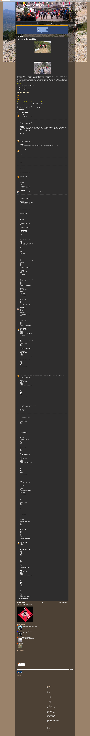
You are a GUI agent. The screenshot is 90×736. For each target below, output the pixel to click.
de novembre (50, 695)
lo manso (21, 190)
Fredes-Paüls (56, 23)
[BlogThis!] (20, 109)
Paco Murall (22, 114)
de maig (49, 701)
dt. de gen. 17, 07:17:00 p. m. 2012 (25, 209)
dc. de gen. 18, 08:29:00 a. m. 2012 (25, 285)
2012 (48, 692)
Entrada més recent (21, 602)
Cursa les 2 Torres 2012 (51, 715)
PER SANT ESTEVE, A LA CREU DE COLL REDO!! (29, 626)
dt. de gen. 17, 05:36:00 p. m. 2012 (25, 203)
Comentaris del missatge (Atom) (27, 604)
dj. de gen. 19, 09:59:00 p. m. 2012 (25, 428)
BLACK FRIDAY (24, 632)
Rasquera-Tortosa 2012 (50, 710)
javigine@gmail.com (23, 328)
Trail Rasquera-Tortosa (21, 23)
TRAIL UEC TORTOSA (30, 4)
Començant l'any (49, 721)
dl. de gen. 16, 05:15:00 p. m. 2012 (25, 141)
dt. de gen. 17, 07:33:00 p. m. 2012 (25, 227)
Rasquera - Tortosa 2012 (51, 712)
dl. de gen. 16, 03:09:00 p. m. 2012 (25, 123)
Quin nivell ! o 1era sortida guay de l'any (53, 720)
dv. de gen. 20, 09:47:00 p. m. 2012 (25, 596)
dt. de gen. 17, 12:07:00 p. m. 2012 (25, 187)
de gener (49, 706)
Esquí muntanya (49, 23)
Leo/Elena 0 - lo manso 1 (51, 716)
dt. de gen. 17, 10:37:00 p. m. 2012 (25, 267)
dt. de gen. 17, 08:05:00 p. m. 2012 (25, 244)
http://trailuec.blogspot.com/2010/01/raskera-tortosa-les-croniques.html (29, 107)
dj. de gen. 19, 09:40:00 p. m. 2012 (25, 417)
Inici (42, 602)
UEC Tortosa (20, 625)
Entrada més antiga (63, 602)
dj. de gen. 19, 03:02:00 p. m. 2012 (25, 406)
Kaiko (21, 307)
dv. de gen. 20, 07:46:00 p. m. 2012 (25, 567)
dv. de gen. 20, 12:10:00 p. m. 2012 (25, 482)
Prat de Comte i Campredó (51, 719)
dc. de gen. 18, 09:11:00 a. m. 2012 (25, 304)
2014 (48, 690)
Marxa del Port (62, 23)
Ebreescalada (20, 643)
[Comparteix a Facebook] (22, 109)
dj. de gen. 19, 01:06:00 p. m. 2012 (25, 377)
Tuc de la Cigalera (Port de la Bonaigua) (28, 638)
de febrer (49, 705)
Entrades (20, 663)
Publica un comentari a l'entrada (23, 598)
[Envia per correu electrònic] (19, 109)
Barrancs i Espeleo (41, 23)
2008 (48, 728)
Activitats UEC (29, 23)
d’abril (49, 702)
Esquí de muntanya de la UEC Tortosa (24, 637)
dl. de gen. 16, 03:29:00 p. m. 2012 (25, 130)
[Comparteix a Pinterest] (23, 109)
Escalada (35, 23)
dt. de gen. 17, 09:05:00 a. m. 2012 (25, 172)
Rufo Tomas (22, 541)
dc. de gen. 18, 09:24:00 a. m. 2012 (25, 325)
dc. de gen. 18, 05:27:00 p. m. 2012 (25, 348)
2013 (48, 691)
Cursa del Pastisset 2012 (51, 707)
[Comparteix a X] (21, 109)
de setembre (50, 696)
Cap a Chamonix (49, 711)
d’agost (49, 697)
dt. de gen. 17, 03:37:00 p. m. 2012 (25, 198)
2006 (48, 731)
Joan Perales (22, 149)
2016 (48, 687)
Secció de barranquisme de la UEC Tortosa (25, 631)
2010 (48, 726)
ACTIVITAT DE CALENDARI (26, 644)
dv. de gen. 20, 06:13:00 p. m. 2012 (25, 538)
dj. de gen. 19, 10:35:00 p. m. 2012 (25, 454)
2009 (48, 727)
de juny (49, 700)
